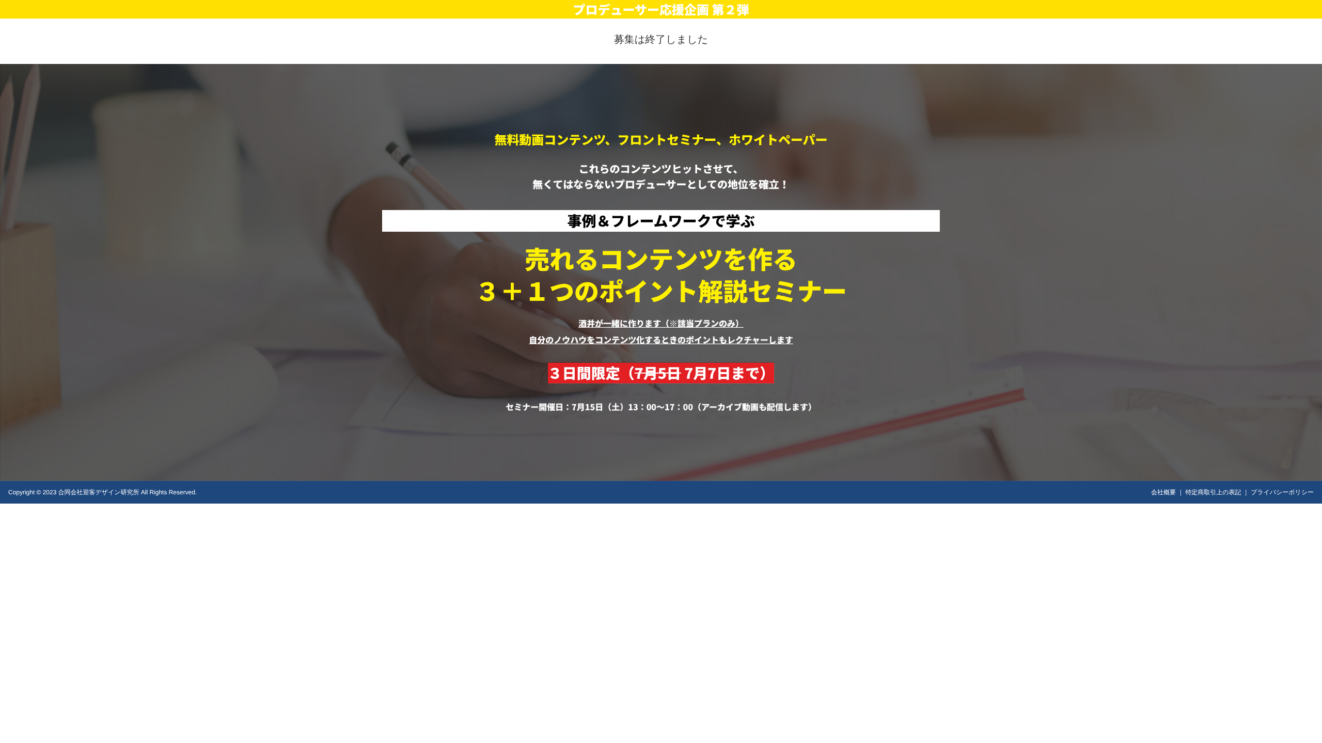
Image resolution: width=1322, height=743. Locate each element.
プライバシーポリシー (1282, 492)
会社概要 (1163, 492)
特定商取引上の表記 (1213, 492)
